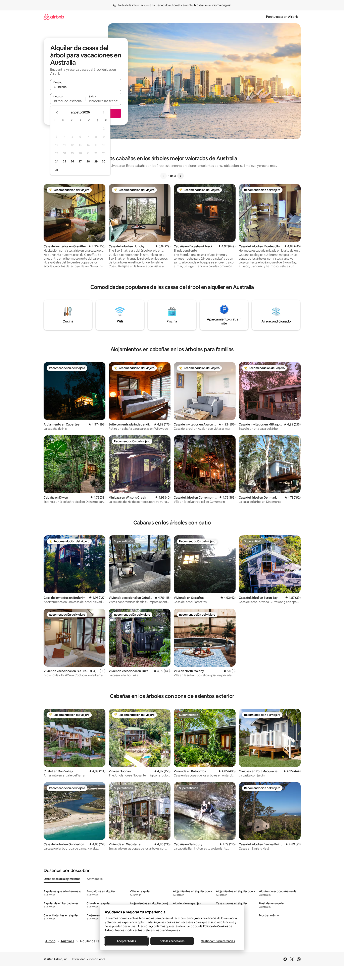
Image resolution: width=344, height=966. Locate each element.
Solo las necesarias (172, 941)
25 (64, 161)
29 (96, 161)
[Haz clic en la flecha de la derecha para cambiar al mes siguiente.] (103, 112)
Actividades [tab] (95, 879)
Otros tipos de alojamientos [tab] (62, 879)
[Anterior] (163, 176)
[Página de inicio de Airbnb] (54, 16)
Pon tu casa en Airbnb (282, 17)
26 (72, 161)
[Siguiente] (180, 176)
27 (80, 161)
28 (88, 161)
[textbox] (68, 101)
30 (103, 161)
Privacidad (79, 959)
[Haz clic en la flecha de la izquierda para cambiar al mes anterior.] (57, 112)
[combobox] (85, 87)
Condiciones (97, 959)
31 (56, 169)
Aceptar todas (126, 941)
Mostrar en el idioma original (212, 5)
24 (56, 161)
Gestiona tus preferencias (218, 941)
